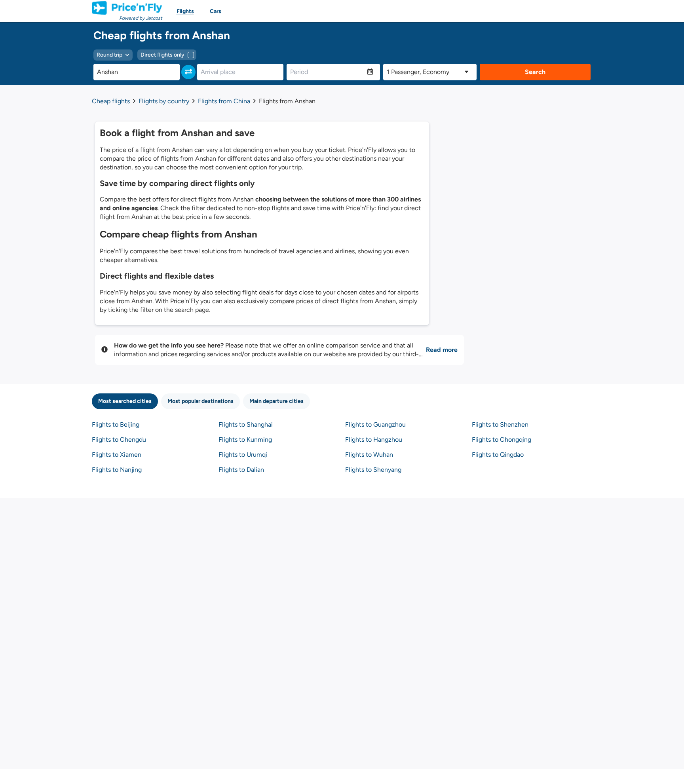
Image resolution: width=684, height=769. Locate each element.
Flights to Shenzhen (500, 424)
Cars (215, 11)
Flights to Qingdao (498, 454)
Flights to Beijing (115, 424)
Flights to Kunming (245, 439)
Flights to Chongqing (501, 439)
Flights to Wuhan (369, 454)
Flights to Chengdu (119, 439)
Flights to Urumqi (242, 454)
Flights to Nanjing (117, 469)
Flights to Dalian (241, 469)
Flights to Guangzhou (375, 424)
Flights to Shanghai (245, 424)
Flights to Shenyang (373, 469)
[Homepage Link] (127, 8)
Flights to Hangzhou (373, 439)
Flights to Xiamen (116, 454)
